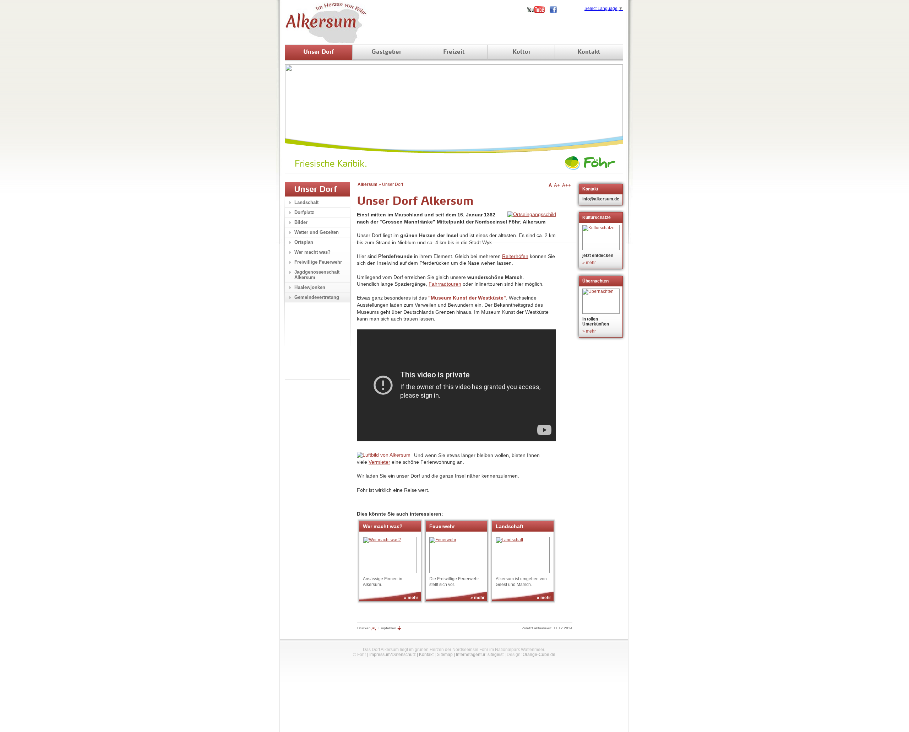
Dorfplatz (304, 212)
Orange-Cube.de (539, 654)
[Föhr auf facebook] (556, 9)
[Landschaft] (523, 555)
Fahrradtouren (445, 284)
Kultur (521, 52)
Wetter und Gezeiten (316, 232)
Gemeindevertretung (316, 297)
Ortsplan (303, 242)
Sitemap (445, 654)
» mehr (411, 597)
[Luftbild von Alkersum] (383, 455)
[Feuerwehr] (456, 555)
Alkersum (367, 184)
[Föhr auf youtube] (538, 9)
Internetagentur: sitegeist (480, 654)
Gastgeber (386, 52)
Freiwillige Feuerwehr (318, 262)
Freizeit (454, 52)
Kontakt (588, 52)
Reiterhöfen (515, 256)
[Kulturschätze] (601, 237)
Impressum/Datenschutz (392, 654)
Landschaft (306, 202)
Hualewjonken (309, 287)
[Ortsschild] (531, 214)
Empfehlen (387, 628)
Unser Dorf (318, 52)
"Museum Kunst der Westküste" (467, 298)
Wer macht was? (312, 252)
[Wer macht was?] (390, 555)
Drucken (364, 628)
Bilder (300, 222)
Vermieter (379, 462)
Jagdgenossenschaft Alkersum (316, 274)
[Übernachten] (601, 301)
